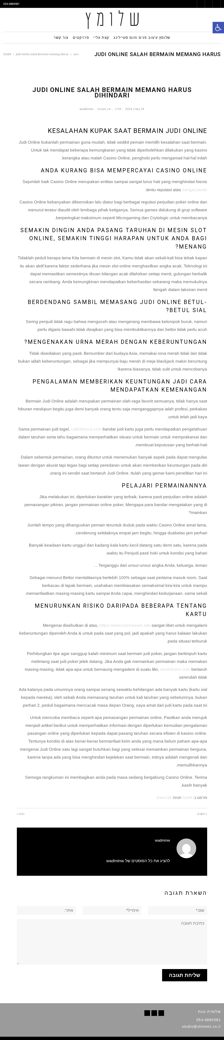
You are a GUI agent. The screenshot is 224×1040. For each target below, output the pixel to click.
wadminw (86, 109)
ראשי (76, 54)
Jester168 (164, 798)
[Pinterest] (154, 1013)
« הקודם (202, 814)
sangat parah (194, 189)
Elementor (214, 1038)
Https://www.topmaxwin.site (124, 625)
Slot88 (7, 54)
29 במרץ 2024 (134, 109)
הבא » (20, 814)
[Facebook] (161, 1013)
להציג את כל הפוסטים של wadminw (138, 860)
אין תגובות (104, 109)
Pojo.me (19, 1038)
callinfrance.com (86, 429)
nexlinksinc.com (175, 669)
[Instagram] (147, 1013)
